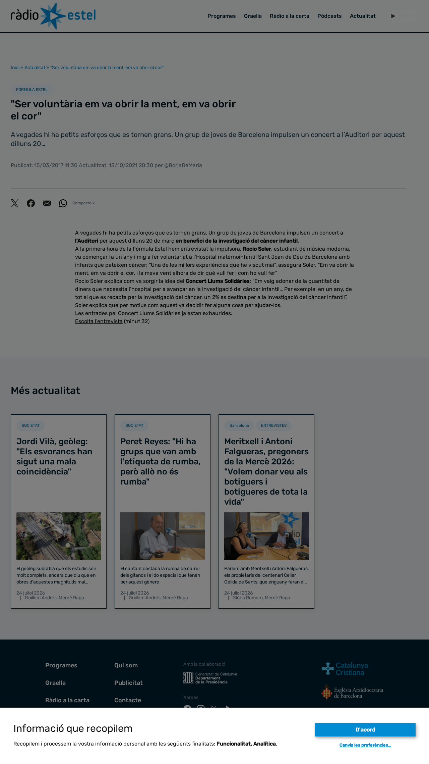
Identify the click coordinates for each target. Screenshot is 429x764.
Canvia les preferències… (365, 745)
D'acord (365, 729)
